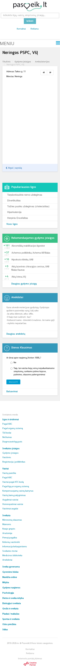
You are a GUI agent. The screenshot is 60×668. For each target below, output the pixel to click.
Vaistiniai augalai (10, 509)
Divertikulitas (14, 200)
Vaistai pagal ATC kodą (13, 482)
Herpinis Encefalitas (17, 217)
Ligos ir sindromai (10, 419)
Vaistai (5, 469)
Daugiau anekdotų (15, 334)
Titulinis (6, 61)
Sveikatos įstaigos (11, 448)
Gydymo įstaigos (23, 61)
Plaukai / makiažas (10, 614)
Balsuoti (13, 382)
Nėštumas (7, 437)
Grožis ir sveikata (10, 609)
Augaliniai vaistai (10, 500)
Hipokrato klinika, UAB (22, 260)
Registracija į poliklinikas (13, 462)
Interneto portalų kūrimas (30, 659)
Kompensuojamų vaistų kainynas (17, 491)
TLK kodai (6, 433)
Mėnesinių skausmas (12, 520)
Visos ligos (12, 224)
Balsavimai (12, 391)
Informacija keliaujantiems (14, 547)
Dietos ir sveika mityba (13, 598)
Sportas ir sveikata (11, 619)
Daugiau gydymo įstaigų (24, 284)
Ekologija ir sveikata (11, 603)
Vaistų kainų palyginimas (14, 495)
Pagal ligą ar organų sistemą (15, 486)
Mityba (5, 582)
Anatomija (7, 533)
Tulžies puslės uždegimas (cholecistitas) (28, 206)
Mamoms (6, 524)
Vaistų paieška (9, 473)
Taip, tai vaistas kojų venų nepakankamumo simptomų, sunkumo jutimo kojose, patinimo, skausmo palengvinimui (34, 371)
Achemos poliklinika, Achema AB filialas (31, 253)
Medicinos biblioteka (12, 555)
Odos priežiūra (9, 624)
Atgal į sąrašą (14, 167)
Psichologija (8, 593)
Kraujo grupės (8, 529)
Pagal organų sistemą (12, 428)
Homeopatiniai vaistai (12, 504)
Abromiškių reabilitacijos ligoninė (28, 246)
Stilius (5, 629)
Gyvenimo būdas (10, 572)
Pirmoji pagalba (9, 538)
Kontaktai (21, 29)
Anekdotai (7, 560)
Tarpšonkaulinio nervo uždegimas (24, 194)
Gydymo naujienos (11, 588)
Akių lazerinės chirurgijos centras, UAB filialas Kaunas (30, 268)
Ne (15, 362)
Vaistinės (6, 457)
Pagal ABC (7, 424)
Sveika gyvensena (11, 567)
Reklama (35, 29)
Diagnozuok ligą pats (12, 442)
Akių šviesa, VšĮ (19, 277)
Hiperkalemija (14, 212)
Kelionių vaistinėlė (11, 542)
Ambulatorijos (42, 61)
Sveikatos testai (9, 551)
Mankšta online (9, 577)
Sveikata (6, 515)
